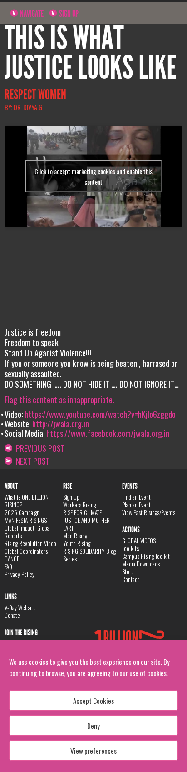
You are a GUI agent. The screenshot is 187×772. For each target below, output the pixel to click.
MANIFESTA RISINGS (26, 520)
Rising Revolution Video (30, 543)
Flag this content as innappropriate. (59, 400)
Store (128, 571)
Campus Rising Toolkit (146, 556)
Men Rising (75, 535)
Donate (12, 615)
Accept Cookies (93, 701)
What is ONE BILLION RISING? (27, 500)
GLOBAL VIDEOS (139, 540)
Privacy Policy (19, 574)
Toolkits (130, 548)
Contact (130, 579)
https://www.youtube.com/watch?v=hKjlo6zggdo (100, 414)
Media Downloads (141, 563)
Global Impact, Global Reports (28, 531)
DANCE (12, 558)
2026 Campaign (22, 512)
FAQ (8, 566)
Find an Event (136, 496)
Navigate (31, 13)
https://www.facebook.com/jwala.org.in (107, 433)
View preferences (93, 751)
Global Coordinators (26, 551)
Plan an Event (136, 504)
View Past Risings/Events (148, 512)
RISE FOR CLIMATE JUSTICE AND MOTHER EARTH (86, 520)
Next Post (31, 461)
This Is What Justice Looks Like (91, 53)
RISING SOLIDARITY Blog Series (89, 554)
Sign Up (68, 13)
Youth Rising (76, 543)
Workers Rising (79, 504)
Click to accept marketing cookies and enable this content (93, 176)
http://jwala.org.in (60, 424)
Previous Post (38, 448)
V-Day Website (20, 607)
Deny (93, 726)
